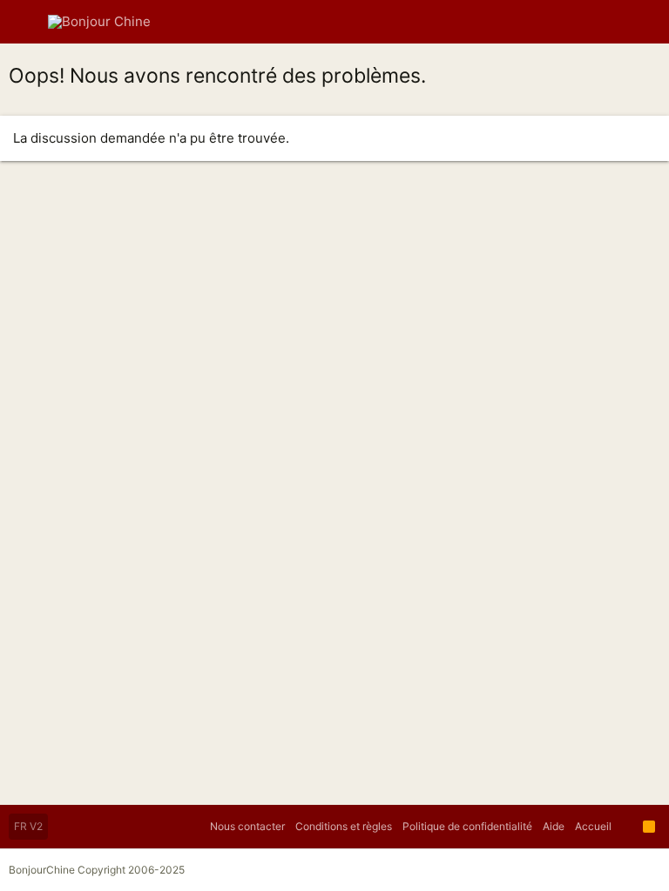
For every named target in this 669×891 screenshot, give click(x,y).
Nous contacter (247, 826)
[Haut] (627, 827)
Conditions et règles (343, 826)
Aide (553, 826)
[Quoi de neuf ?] (611, 21)
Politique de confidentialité (467, 826)
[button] (26, 21)
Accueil (593, 826)
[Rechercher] (643, 21)
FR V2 (28, 826)
